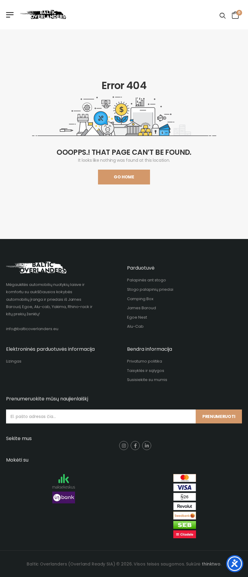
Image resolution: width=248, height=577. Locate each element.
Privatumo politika (144, 361)
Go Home (124, 177)
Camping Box (140, 299)
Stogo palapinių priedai (150, 289)
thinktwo (211, 564)
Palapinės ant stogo (146, 280)
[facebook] (135, 445)
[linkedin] (146, 445)
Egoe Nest (137, 317)
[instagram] (123, 445)
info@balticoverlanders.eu (32, 329)
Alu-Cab (135, 326)
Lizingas (13, 361)
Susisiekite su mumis (147, 380)
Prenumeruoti (218, 416)
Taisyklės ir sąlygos (145, 370)
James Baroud (141, 308)
